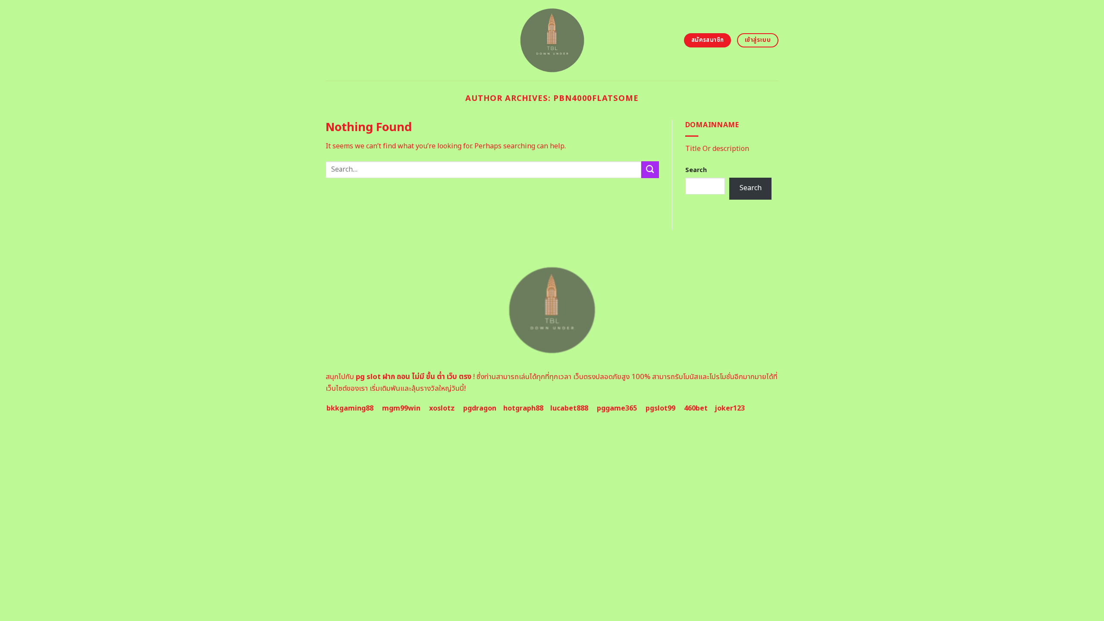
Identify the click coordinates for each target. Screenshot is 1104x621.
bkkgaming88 (349, 408)
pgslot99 (660, 408)
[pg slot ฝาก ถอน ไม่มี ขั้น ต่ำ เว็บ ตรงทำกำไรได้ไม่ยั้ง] (552, 40)
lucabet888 (569, 408)
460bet (696, 408)
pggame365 (617, 408)
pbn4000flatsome (596, 98)
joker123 (730, 408)
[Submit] (650, 169)
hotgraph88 (523, 408)
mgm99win (401, 408)
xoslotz (442, 408)
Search (696, 170)
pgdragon (479, 408)
